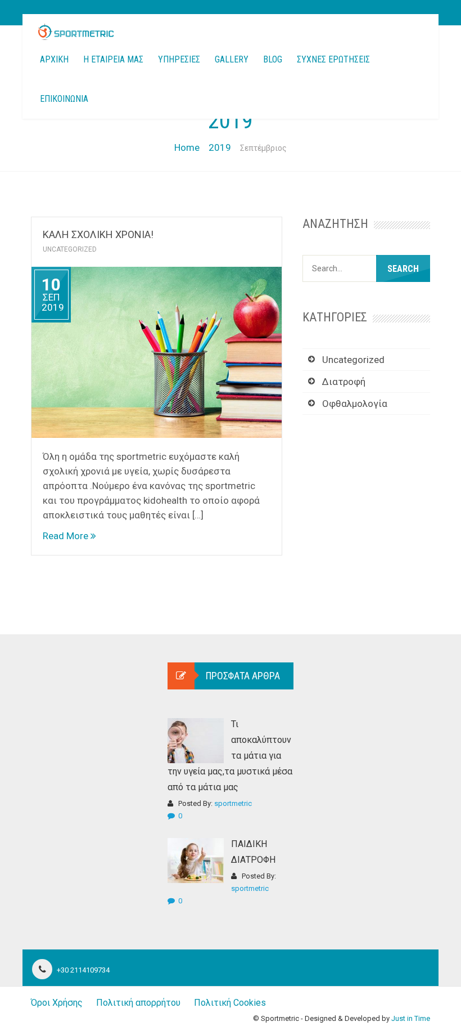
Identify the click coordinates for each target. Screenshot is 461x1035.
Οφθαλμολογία (354, 403)
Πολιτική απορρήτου (138, 1002)
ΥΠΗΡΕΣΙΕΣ (179, 59)
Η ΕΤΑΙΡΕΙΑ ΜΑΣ (113, 59)
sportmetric (233, 803)
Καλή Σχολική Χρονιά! (98, 234)
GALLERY (231, 59)
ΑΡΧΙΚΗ (54, 59)
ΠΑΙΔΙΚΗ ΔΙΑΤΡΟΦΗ (253, 852)
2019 (220, 147)
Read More (67, 535)
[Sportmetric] (76, 32)
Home (187, 147)
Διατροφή (343, 381)
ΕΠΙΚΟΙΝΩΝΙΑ (64, 98)
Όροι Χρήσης (57, 1002)
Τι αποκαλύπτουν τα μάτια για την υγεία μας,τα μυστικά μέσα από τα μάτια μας (230, 755)
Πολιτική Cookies (230, 1002)
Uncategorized (70, 249)
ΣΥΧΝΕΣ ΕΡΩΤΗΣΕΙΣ (333, 59)
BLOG (272, 59)
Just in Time (410, 1018)
